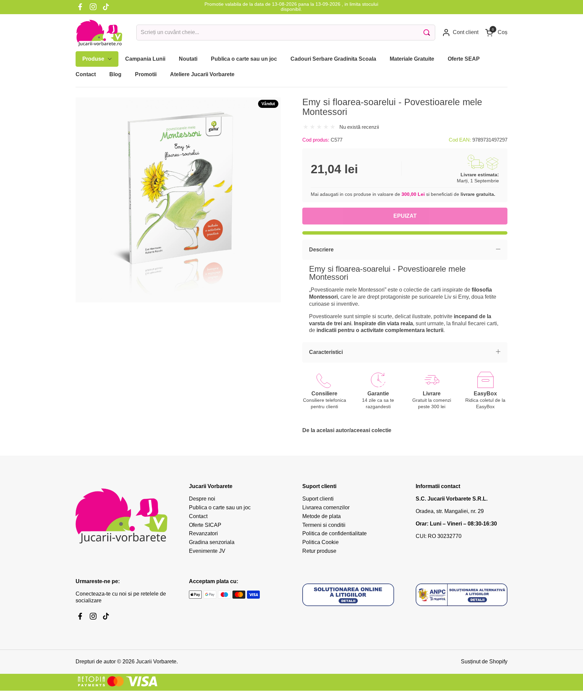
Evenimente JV (207, 551)
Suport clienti (318, 499)
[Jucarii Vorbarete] (99, 32)
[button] (496, 32)
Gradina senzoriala (211, 542)
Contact (198, 516)
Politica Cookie (320, 542)
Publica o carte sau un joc (220, 507)
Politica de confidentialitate (334, 533)
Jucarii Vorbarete (156, 661)
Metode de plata (321, 516)
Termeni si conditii (323, 525)
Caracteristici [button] (326, 352)
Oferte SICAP (205, 525)
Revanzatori (203, 533)
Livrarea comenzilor (326, 507)
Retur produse (319, 551)
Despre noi (202, 499)
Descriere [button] (321, 249)
